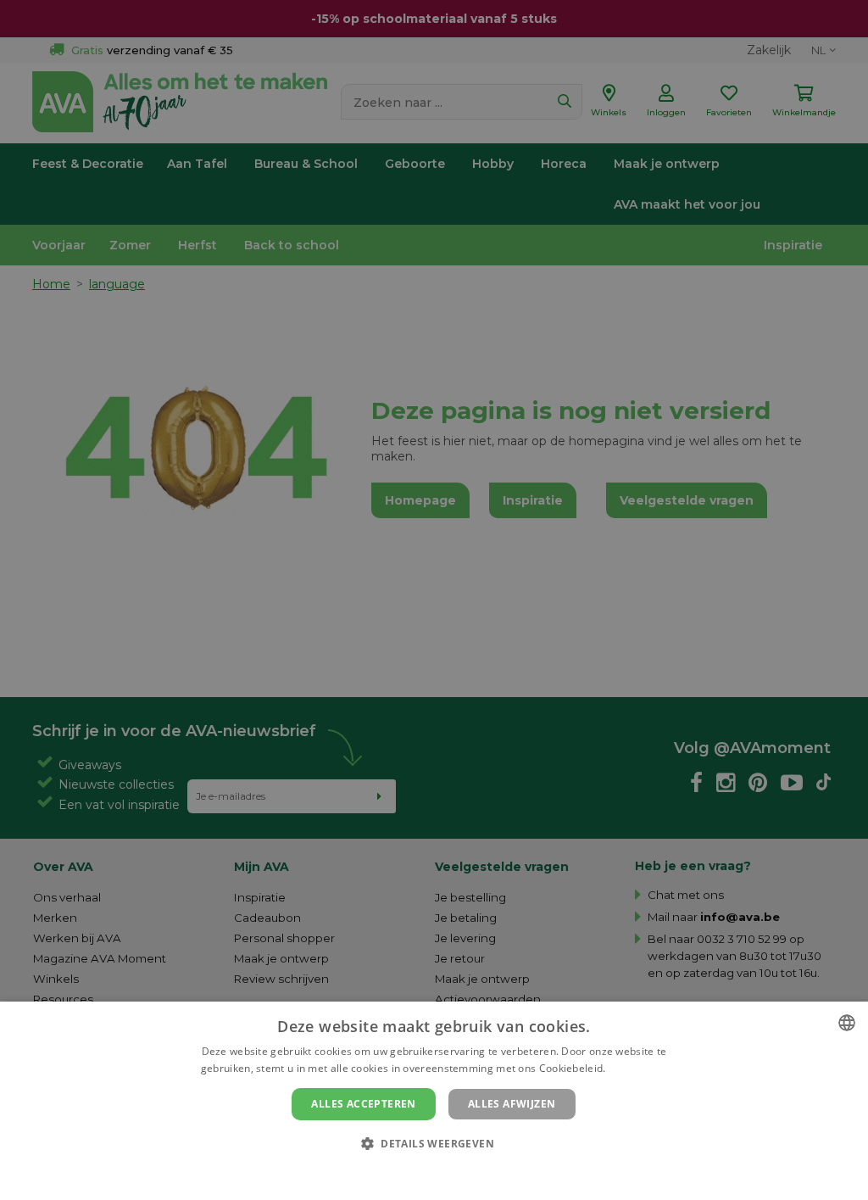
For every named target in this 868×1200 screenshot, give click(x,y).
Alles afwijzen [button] (512, 1104)
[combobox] (846, 1022)
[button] (434, 1143)
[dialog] (434, 1101)
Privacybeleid (423, 1172)
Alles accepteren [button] (363, 1104)
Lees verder (638, 1068)
